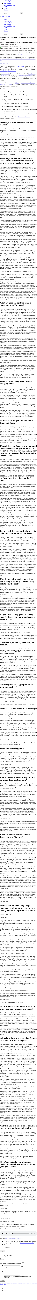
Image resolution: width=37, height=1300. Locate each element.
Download (20, 1238)
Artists (5, 6)
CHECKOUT (21, 1283)
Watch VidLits (8, 2)
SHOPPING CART (14, 1283)
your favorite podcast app (28, 83)
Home (5, 19)
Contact (6, 10)
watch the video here (6, 84)
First (22, 1266)
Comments (6, 1272)
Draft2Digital (20, 66)
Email (6, 1244)
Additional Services (9, 5)
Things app (20, 54)
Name (22, 1262)
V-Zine (6, 8)
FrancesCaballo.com (24, 117)
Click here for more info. (27, 1243)
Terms (8, 1283)
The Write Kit (7, 21)
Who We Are (7, 3)
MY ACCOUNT (27, 1283)
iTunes (17, 83)
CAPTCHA (7, 1248)
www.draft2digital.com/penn (8, 71)
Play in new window (10, 1238)
